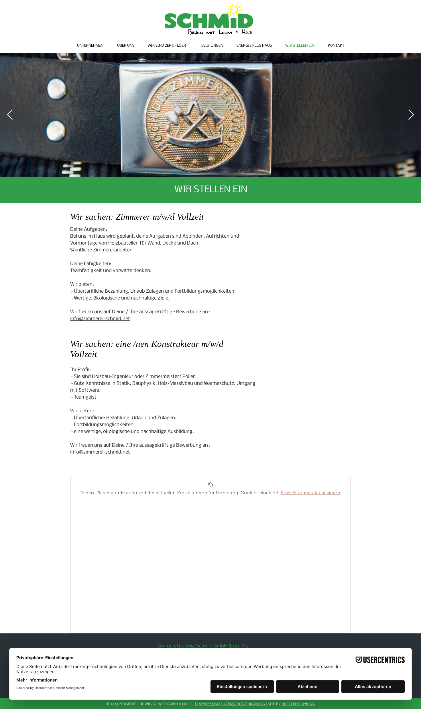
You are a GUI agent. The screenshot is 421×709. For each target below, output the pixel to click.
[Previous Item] (10, 115)
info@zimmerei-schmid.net (100, 319)
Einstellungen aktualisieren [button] (310, 493)
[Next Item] (411, 115)
